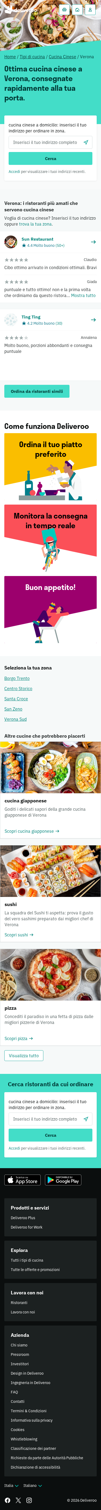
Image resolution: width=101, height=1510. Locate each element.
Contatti (18, 1401)
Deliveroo (20, 9)
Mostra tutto (83, 295)
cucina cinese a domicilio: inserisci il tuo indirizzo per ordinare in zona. (47, 127)
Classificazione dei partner (33, 1448)
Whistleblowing (24, 1439)
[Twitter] (18, 1500)
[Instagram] (29, 1500)
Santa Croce (16, 698)
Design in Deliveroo (27, 1373)
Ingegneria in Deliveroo (30, 1382)
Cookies (18, 1429)
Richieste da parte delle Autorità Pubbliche (47, 1457)
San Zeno (13, 709)
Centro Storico (18, 688)
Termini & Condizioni (29, 1410)
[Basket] (64, 9)
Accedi (14, 171)
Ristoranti (19, 1302)
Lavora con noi (23, 1312)
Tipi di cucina (32, 56)
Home (10, 56)
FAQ (14, 1392)
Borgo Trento (17, 678)
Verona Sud (15, 719)
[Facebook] (7, 1500)
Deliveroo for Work (26, 1227)
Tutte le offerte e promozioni (35, 1269)
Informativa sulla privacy (32, 1420)
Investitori (20, 1363)
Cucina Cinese (62, 56)
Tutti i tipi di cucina (27, 1260)
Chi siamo (19, 1345)
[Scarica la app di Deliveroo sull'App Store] (22, 1180)
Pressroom (20, 1354)
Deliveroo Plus (23, 1217)
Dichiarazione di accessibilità (35, 1467)
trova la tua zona (35, 224)
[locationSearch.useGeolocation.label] (86, 142)
